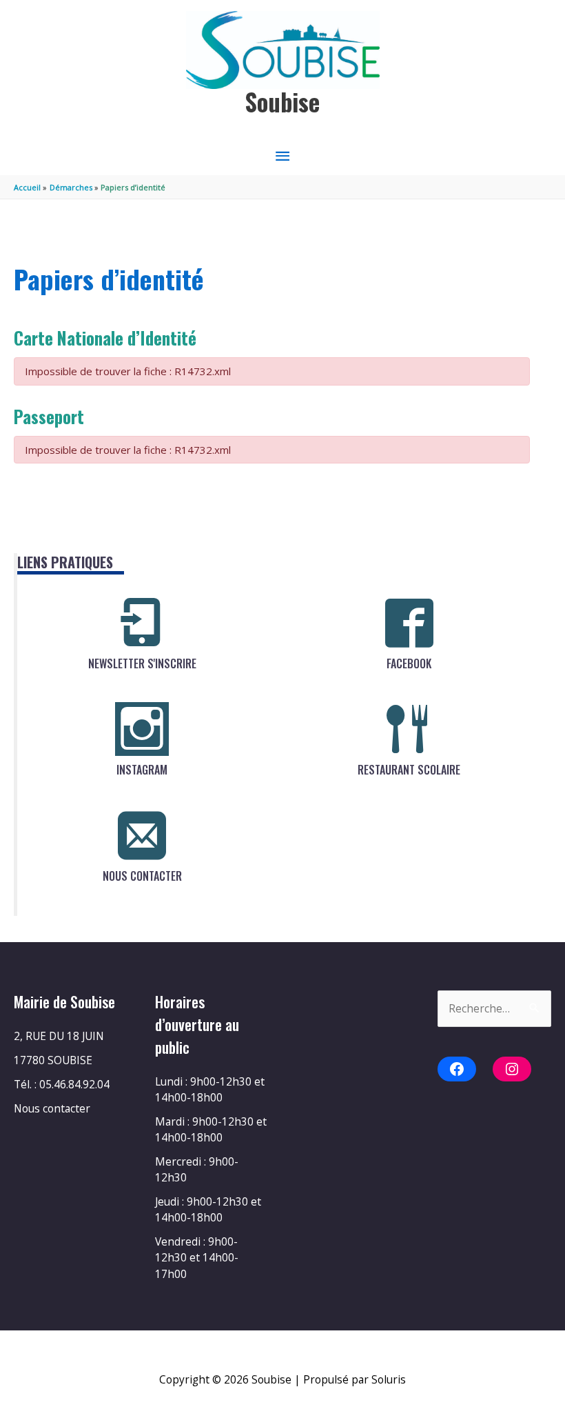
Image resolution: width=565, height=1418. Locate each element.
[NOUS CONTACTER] (142, 835)
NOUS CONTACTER (142, 876)
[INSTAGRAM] (142, 729)
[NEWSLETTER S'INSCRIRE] (142, 623)
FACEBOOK (409, 663)
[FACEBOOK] (409, 623)
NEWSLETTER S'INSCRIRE (142, 663)
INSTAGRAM (141, 769)
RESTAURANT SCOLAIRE (409, 769)
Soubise (282, 101)
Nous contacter (52, 1108)
